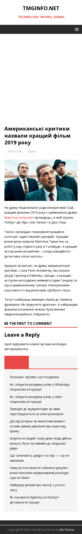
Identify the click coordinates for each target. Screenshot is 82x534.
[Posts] (16, 362)
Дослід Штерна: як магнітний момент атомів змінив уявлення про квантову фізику (38, 426)
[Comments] (65, 362)
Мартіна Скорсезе (18, 217)
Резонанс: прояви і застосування (34, 377)
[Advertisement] (41, 81)
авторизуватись (16, 349)
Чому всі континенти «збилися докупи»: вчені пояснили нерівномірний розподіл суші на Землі (39, 473)
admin (32, 151)
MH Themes (67, 530)
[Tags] (41, 362)
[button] (76, 29)
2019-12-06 (15, 151)
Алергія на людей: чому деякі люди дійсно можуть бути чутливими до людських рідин (41, 443)
